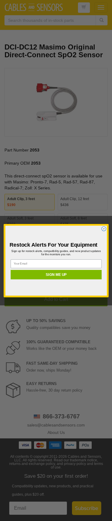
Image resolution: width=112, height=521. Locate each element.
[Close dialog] (104, 228)
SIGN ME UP (56, 274)
